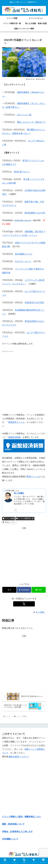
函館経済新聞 (14, 437)
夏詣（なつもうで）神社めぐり (31, 122)
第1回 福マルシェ (22, 172)
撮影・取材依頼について (13, 824)
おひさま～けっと (23, 220)
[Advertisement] (24, 381)
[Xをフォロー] (15, 510)
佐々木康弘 (19, 493)
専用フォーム (33, 476)
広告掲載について (10, 839)
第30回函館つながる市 (34, 213)
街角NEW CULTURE (34, 302)
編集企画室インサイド (19, 756)
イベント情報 (9, 518)
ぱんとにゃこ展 (24, 115)
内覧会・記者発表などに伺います (17, 831)
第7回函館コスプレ (24, 254)
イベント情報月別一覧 (26, 518)
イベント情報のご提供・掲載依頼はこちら (21, 816)
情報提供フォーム (16, 422)
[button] (43, 525)
